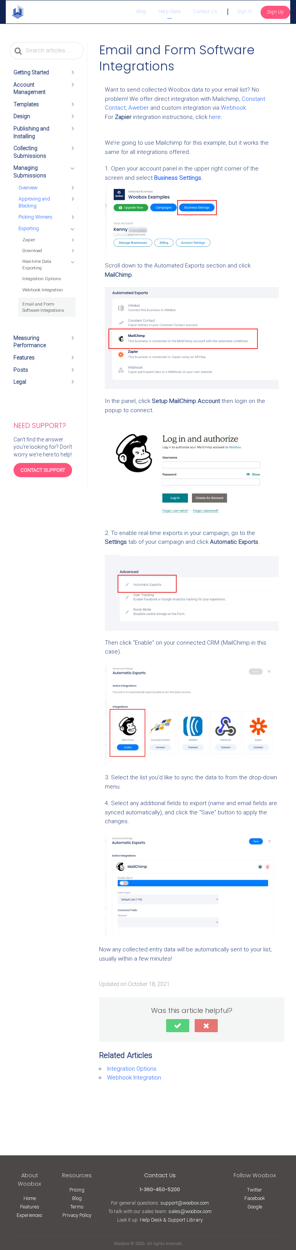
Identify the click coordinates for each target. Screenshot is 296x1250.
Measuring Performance (29, 342)
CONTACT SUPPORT (42, 470)
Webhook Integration (42, 289)
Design (21, 116)
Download (32, 250)
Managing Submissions (29, 172)
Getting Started (31, 72)
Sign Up (275, 12)
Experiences (29, 1215)
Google (254, 1207)
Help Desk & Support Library (171, 1220)
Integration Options (41, 278)
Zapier (28, 239)
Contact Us (205, 11)
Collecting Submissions (29, 152)
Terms (77, 1207)
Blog (141, 11)
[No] (206, 1025)
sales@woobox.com (190, 1211)
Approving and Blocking (34, 202)
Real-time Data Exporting (36, 264)
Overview (28, 188)
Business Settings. (178, 177)
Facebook (254, 1198)
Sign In (244, 11)
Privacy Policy (76, 1215)
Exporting (28, 228)
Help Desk (169, 11)
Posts (20, 370)
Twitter (254, 1190)
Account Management (29, 88)
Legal (19, 382)
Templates (26, 104)
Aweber (138, 107)
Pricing (76, 1190)
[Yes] (177, 1025)
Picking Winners (35, 217)
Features (24, 357)
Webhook (233, 107)
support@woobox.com (184, 1203)
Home (30, 1198)
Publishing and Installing (31, 132)
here (215, 117)
